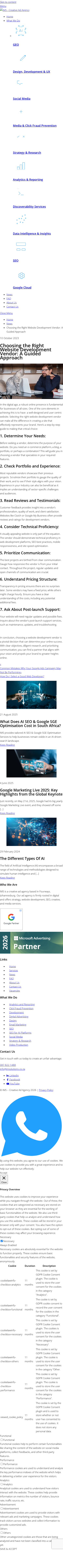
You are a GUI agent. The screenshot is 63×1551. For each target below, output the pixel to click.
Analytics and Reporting (22, 1004)
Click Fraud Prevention (21, 1008)
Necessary (8, 1241)
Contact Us (12, 306)
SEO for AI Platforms (20, 1032)
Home (9, 16)
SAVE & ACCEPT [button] (8, 1549)
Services (13, 970)
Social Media (16, 1036)
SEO (11, 1028)
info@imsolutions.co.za (12, 1069)
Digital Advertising (18, 1016)
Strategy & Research (20, 1040)
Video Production (18, 1044)
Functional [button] (5, 1435)
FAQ (8, 298)
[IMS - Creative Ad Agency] (14, 10)
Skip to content (8, 2)
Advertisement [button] (8, 1504)
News (9, 294)
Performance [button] (7, 1460)
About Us (11, 302)
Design (13, 1020)
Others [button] (3, 1528)
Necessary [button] (5, 1237)
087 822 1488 (8, 1065)
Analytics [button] (4, 1480)
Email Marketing (17, 1024)
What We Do (13, 20)
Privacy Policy (46, 1090)
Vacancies (14, 990)
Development (16, 1012)
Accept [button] (3, 1172)
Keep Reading (7, 744)
